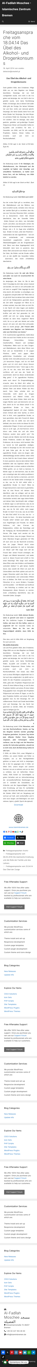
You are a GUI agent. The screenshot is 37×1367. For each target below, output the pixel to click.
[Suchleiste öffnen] (3, 21)
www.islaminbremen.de (18, 827)
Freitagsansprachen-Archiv (17, 851)
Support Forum (20, 893)
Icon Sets (8, 997)
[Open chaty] (5, 1362)
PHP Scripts (9, 1001)
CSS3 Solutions (10, 994)
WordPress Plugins (12, 1008)
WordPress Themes (12, 1011)
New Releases (10, 971)
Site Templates (10, 1004)
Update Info (9, 975)
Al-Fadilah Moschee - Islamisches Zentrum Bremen (16, 9)
